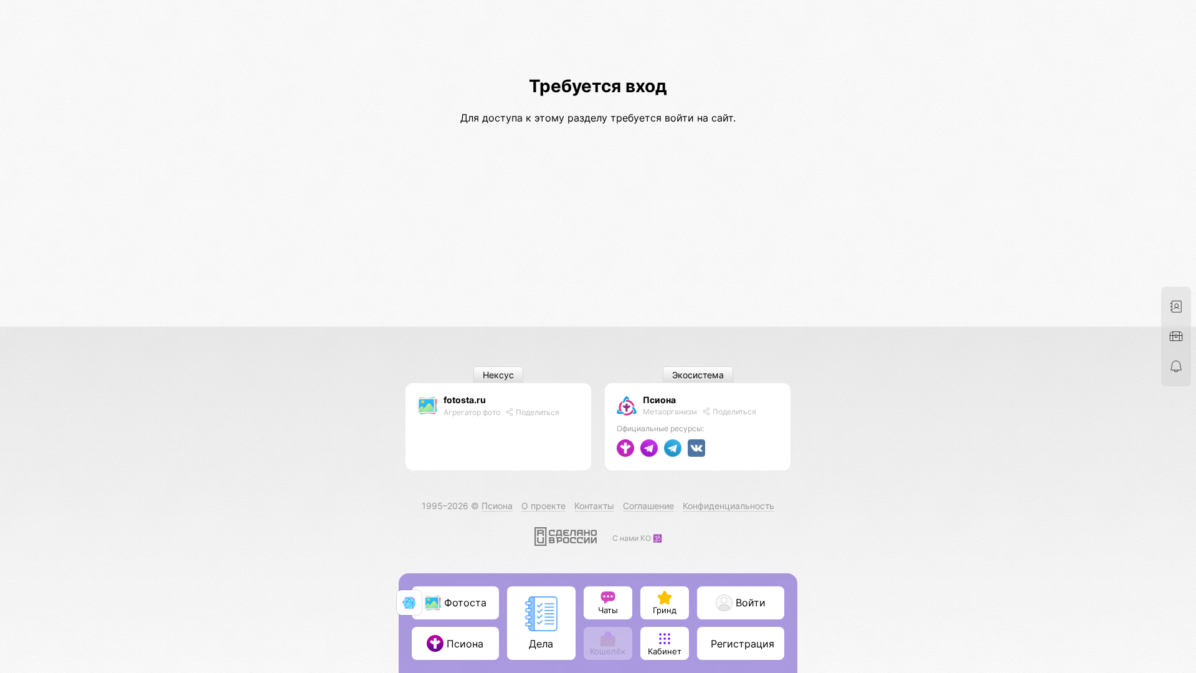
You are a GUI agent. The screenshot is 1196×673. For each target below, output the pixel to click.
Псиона (659, 399)
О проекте (543, 505)
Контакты (594, 505)
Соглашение (648, 505)
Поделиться (536, 412)
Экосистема (698, 375)
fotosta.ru (465, 399)
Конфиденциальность (728, 505)
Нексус (498, 375)
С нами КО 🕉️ (637, 538)
